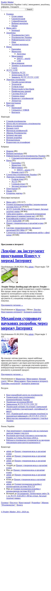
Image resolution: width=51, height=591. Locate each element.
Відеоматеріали (13, 140)
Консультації (24, 502)
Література (16, 101)
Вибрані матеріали (20, 23)
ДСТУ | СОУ (12, 70)
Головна (10, 14)
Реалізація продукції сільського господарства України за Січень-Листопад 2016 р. (26, 436)
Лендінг (37, 309)
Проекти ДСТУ (18, 72)
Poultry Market (7, 2)
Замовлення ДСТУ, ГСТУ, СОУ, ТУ (21, 404)
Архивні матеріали (20, 44)
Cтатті (14, 68)
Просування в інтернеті (11, 312)
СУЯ (19, 61)
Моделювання (18, 63)
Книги (20, 505)
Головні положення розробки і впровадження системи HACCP (24, 485)
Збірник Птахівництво (16, 133)
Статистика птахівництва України (21, 174)
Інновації (16, 30)
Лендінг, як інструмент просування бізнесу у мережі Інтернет (22, 255)
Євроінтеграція (18, 19)
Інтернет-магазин (14, 135)
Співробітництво (19, 21)
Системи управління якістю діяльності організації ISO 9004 (23, 229)
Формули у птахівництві (22, 98)
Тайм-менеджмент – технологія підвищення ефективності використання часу (26, 215)
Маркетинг (16, 51)
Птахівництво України (22, 37)
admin (31, 267)
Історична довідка (14, 193)
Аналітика (11, 33)
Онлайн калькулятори (21, 82)
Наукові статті (12, 128)
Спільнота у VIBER (20, 110)
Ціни (14, 42)
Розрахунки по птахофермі (18, 142)
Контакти (16, 112)
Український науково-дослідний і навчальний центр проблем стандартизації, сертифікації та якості (26, 408)
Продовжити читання (12, 305)
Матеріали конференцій (16, 130)
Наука (9, 47)
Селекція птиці (18, 184)
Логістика (21, 54)
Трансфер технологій (10, 383)
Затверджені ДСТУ (20, 75)
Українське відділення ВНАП (19, 402)
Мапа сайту (11, 28)
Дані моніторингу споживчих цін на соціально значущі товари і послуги (27, 432)
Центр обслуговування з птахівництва (23, 123)
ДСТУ (14, 181)
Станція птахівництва (16, 121)
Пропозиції (17, 108)
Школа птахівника (14, 126)
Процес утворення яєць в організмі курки (24, 223)
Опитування (11, 188)
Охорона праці (18, 96)
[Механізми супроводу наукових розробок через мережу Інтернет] (9, 354)
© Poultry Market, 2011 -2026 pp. (15, 512)
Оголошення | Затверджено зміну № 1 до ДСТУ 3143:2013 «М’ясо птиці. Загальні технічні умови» (27, 495)
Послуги (14, 502)
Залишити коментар (32, 312)
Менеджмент (17, 56)
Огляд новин (17, 16)
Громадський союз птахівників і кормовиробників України (20, 398)
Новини (9, 151)
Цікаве (15, 26)
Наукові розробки (14, 137)
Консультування (13, 103)
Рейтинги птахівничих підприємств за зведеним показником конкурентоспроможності (28, 441)
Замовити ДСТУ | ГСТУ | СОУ (25, 77)
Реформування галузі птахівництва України (25, 156)
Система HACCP (19, 93)
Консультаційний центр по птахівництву (24, 395)
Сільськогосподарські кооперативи (27, 158)
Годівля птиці (18, 86)
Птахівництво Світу (21, 35)
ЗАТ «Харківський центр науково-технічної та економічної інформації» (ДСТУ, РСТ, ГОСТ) (27, 415)
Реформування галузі (21, 40)
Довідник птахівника (15, 79)
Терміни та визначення (22, 65)
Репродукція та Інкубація (23, 89)
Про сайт (10, 105)
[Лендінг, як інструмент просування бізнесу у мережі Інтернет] (9, 282)
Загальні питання (19, 186)
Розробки (36, 502)
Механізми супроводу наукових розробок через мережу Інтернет (24, 323)
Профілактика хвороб (21, 91)
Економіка (16, 49)
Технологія (16, 84)
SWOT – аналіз (23, 58)
